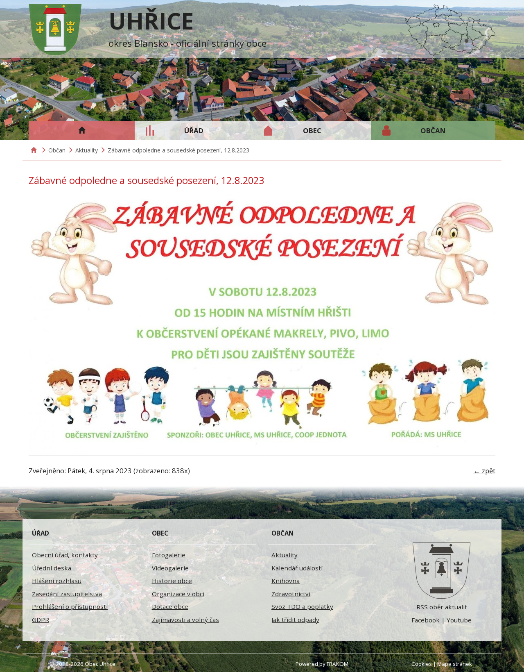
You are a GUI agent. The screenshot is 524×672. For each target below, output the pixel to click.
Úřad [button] (193, 130)
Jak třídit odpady (295, 619)
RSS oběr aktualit (441, 607)
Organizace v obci (178, 594)
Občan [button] (433, 130)
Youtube (459, 620)
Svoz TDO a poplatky (302, 606)
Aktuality (86, 150)
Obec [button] (312, 130)
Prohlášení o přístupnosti (70, 606)
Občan (57, 150)
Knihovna (285, 581)
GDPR (40, 619)
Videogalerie (170, 568)
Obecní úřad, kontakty (65, 555)
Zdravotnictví (290, 594)
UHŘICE (151, 20)
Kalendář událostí (297, 568)
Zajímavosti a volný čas (185, 619)
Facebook (425, 620)
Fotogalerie (168, 555)
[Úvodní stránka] (442, 570)
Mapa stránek (454, 663)
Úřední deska (51, 568)
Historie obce (172, 581)
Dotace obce (170, 606)
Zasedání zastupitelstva (67, 594)
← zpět (484, 470)
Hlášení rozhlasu (56, 581)
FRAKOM (337, 663)
